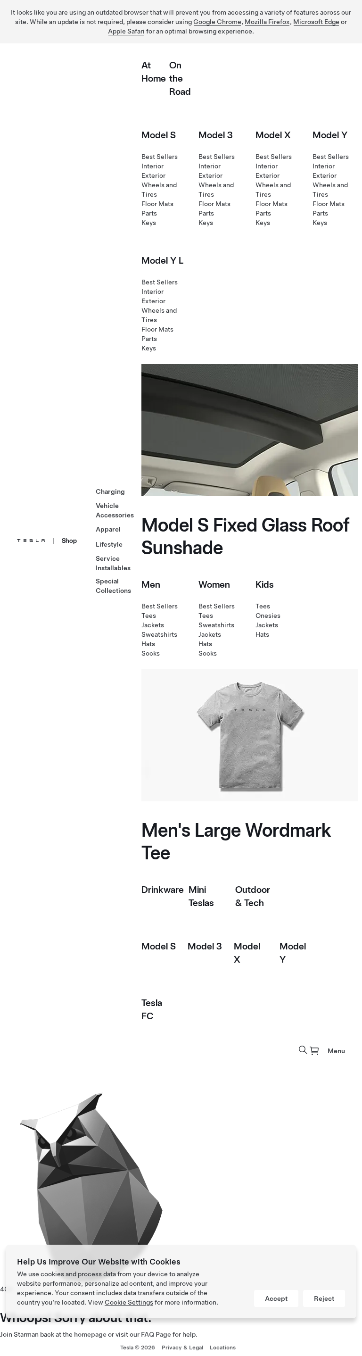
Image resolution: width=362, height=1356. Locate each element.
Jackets (152, 625)
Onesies (267, 615)
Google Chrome (217, 21)
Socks (150, 653)
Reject (324, 1298)
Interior (152, 166)
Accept (276, 1298)
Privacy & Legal (182, 1347)
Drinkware (162, 889)
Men (150, 584)
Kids (264, 584)
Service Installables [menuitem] (113, 563)
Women (214, 584)
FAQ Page (156, 1334)
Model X (273, 135)
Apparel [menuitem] (108, 529)
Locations (223, 1347)
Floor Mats (157, 204)
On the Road (180, 78)
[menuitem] (314, 1051)
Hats (148, 644)
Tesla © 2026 (137, 1347)
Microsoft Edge (316, 21)
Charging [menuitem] (110, 491)
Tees (148, 615)
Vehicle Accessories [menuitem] (115, 510)
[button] (303, 1050)
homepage (90, 1334)
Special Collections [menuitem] (113, 585)
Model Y (330, 135)
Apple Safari (126, 31)
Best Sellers (159, 156)
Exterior (153, 175)
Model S (158, 135)
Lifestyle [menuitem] (109, 544)
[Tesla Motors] (30, 540)
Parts (149, 213)
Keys (148, 222)
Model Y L (162, 260)
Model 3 (215, 135)
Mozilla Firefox (267, 21)
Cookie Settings (129, 1302)
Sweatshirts (159, 634)
